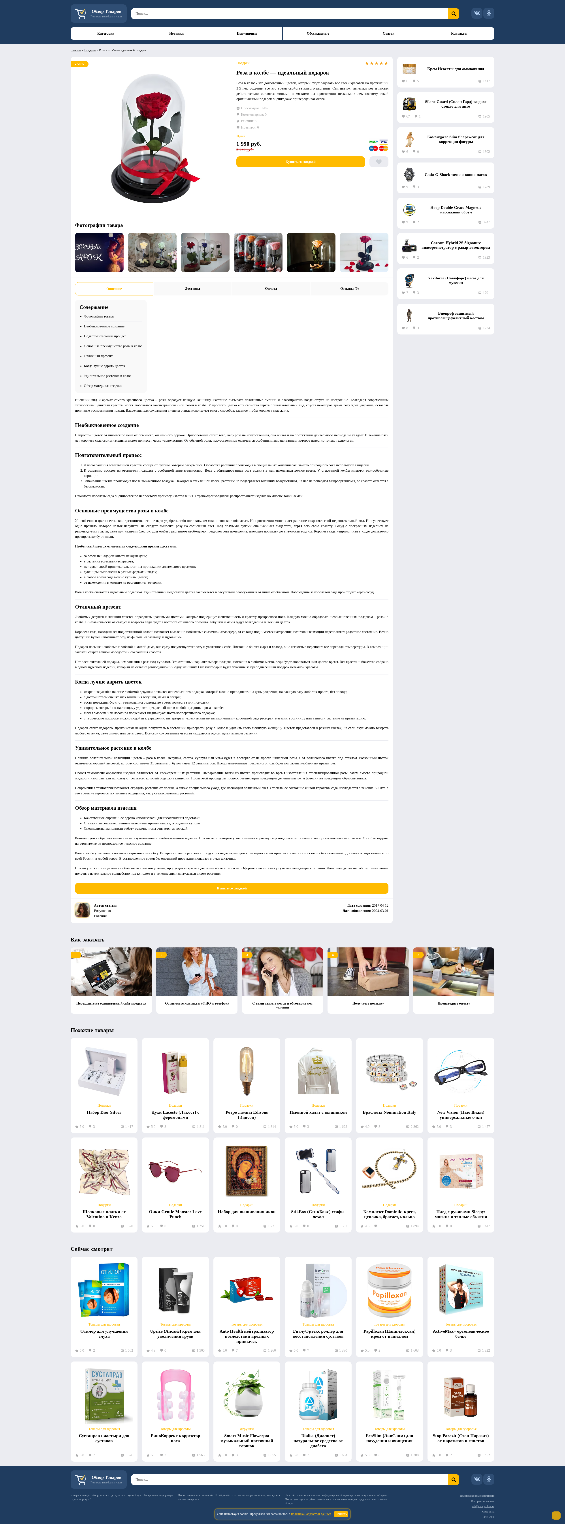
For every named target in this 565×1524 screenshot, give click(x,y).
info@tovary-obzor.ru (483, 1506)
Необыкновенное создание (104, 326)
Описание (114, 289)
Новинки (176, 33)
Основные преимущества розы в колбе (113, 346)
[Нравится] (378, 161)
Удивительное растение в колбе (107, 376)
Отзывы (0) (349, 288)
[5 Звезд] (386, 63)
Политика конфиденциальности (477, 1495)
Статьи (388, 33)
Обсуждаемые (318, 33)
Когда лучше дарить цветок (104, 366)
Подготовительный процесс (105, 336)
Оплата (271, 288)
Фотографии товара (99, 316)
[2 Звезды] (371, 63)
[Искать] (453, 13)
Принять (341, 1514)
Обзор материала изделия (103, 386)
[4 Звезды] (381, 63)
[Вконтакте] (476, 13)
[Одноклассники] (488, 13)
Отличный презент (98, 356)
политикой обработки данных (311, 1514)
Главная (76, 50)
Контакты (459, 33)
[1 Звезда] (367, 63)
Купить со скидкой (301, 162)
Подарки (90, 50)
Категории (105, 33)
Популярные (247, 33)
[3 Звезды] (376, 63)
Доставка (192, 288)
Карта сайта (488, 1511)
